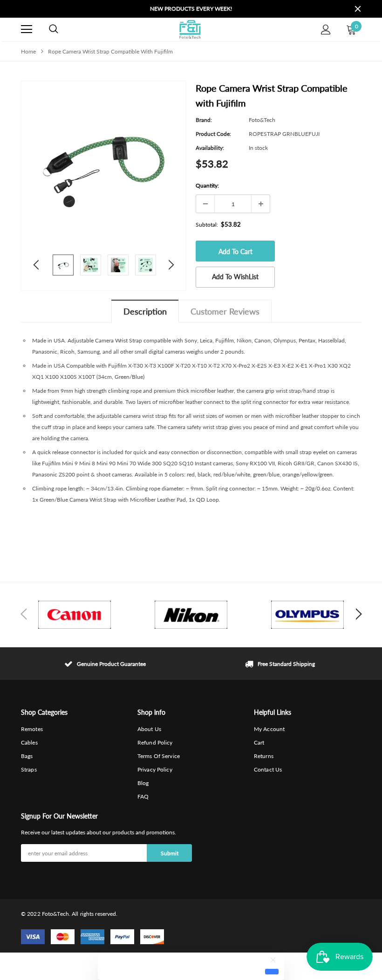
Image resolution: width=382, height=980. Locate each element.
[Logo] (189, 29)
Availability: (210, 147)
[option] (191, 9)
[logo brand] (74, 615)
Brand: (204, 119)
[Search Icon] (53, 29)
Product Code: (213, 133)
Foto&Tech (262, 119)
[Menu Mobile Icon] (26, 29)
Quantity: (207, 185)
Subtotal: (207, 224)
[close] (357, 8)
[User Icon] (326, 29)
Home (28, 51)
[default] (272, 971)
